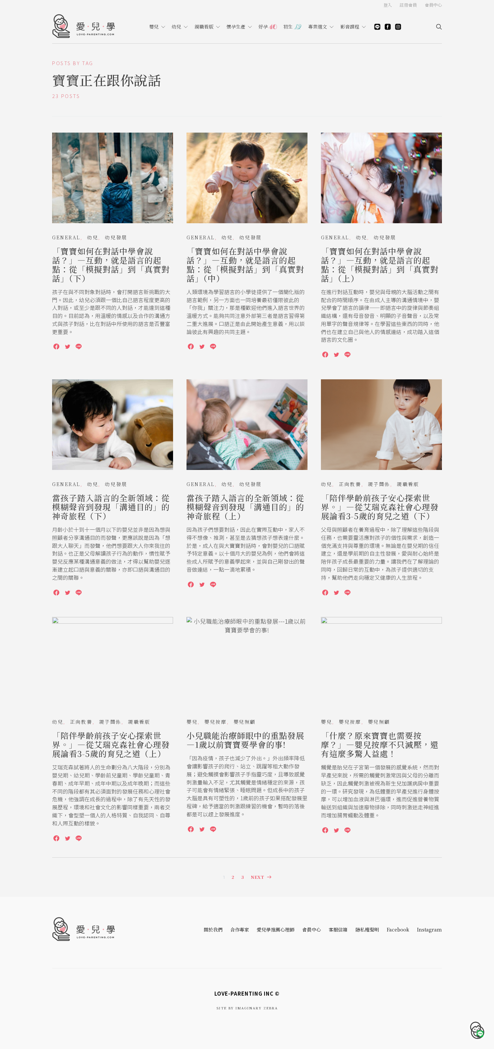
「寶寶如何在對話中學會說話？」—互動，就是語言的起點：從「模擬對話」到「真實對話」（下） (111, 264)
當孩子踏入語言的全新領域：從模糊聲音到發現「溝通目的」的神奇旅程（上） (245, 507)
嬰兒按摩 (215, 721)
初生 (288, 26)
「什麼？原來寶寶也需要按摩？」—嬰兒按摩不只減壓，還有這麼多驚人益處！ (380, 744)
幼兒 (176, 26)
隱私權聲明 (367, 929)
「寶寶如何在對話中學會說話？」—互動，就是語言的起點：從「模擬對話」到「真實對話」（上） (380, 264)
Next (257, 877)
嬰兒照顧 (245, 721)
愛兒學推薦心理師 (275, 929)
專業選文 (317, 26)
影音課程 (349, 26)
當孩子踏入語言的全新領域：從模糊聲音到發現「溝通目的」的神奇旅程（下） (111, 507)
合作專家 (239, 929)
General (66, 237)
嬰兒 (154, 26)
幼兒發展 (116, 237)
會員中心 (311, 929)
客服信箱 (338, 929)
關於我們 (213, 929)
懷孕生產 (236, 26)
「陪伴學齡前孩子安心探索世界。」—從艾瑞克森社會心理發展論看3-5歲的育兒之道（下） (380, 507)
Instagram (429, 929)
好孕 (263, 26)
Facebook (398, 929)
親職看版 (204, 26)
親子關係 (379, 484)
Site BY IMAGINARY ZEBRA (247, 1007)
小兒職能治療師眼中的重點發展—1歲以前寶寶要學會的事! (245, 739)
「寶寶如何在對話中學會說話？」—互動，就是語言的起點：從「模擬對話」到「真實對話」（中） (245, 264)
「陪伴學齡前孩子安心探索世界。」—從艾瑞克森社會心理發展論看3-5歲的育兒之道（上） (111, 744)
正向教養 (350, 484)
